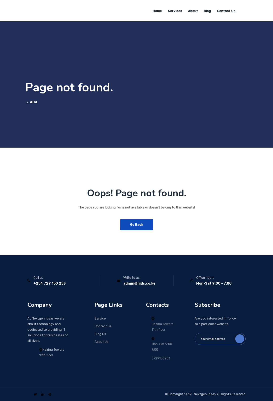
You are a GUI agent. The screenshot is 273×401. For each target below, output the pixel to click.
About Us (101, 342)
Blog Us (100, 334)
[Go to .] (25, 102)
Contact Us (226, 11)
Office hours (205, 278)
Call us (38, 278)
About (193, 11)
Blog (207, 11)
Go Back (136, 224)
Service (100, 318)
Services (175, 11)
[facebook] (28, 394)
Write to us (131, 278)
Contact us (103, 326)
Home (157, 11)
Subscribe (239, 338)
